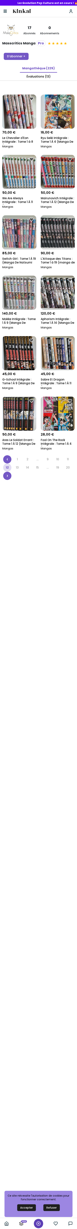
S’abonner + (16, 56)
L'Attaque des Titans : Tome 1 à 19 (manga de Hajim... (58, 261)
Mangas (7, 146)
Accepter (26, 1208)
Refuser (51, 1208)
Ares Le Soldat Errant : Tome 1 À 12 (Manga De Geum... (18, 442)
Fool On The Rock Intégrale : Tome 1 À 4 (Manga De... (56, 442)
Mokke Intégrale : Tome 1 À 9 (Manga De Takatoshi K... (19, 321)
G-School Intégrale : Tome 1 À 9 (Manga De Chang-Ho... (18, 382)
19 (57, 467)
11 (68, 459)
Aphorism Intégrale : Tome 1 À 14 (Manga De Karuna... (57, 321)
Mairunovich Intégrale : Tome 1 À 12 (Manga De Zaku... (57, 200)
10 (57, 459)
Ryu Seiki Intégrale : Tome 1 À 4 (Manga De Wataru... (57, 140)
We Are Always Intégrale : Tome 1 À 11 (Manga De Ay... (17, 200)
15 (37, 467)
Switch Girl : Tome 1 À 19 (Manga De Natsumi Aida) (19, 261)
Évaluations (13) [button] (39, 76)
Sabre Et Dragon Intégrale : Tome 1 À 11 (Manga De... (56, 382)
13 (17, 467)
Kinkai (22, 11)
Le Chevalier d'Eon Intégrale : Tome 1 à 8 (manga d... (17, 140)
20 (68, 467)
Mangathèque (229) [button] (38, 68)
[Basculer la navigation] (5, 11)
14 (27, 467)
